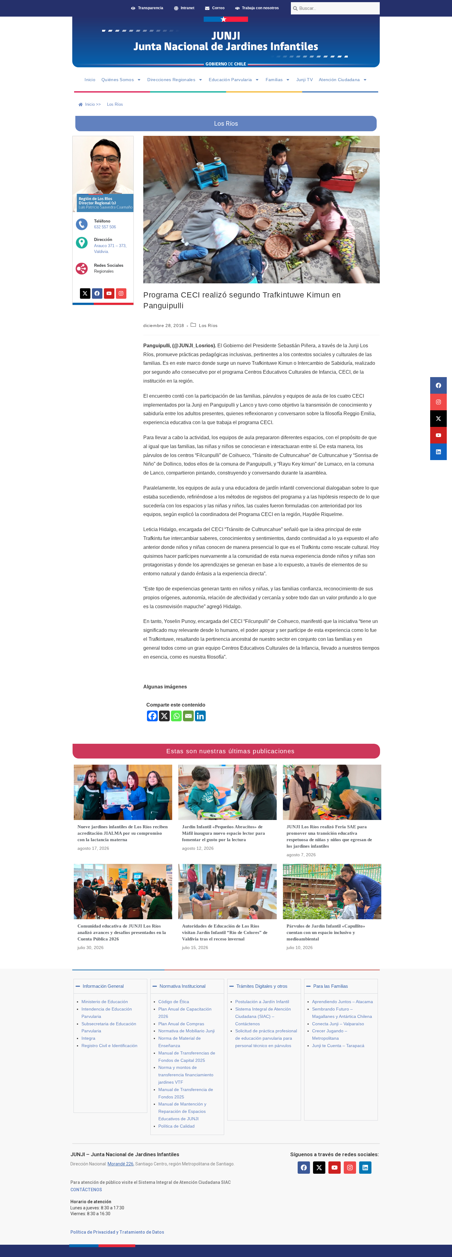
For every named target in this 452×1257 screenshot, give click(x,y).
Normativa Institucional (182, 986)
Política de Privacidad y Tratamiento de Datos (117, 1232)
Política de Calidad (176, 1126)
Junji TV (304, 79)
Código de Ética (173, 1001)
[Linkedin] (438, 451)
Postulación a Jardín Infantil (262, 1001)
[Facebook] (438, 385)
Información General (103, 986)
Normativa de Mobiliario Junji (186, 1030)
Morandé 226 (120, 1163)
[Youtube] (438, 435)
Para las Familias (330, 986)
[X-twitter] (438, 418)
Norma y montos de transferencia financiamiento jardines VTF (185, 1075)
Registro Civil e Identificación (109, 1045)
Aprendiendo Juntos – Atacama (342, 1001)
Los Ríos (208, 325)
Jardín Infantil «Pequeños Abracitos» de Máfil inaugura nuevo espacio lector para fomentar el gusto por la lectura (223, 833)
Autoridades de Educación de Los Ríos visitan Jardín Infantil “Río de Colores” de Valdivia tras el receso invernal (225, 932)
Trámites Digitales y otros (261, 986)
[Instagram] (438, 402)
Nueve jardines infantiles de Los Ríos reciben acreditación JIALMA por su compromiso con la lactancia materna (122, 833)
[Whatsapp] (176, 716)
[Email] (188, 716)
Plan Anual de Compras (181, 1023)
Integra (88, 1038)
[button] (110, 986)
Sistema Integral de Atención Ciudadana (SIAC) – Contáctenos (263, 1016)
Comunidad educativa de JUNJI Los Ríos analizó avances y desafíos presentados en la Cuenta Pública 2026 (121, 932)
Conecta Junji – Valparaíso (338, 1023)
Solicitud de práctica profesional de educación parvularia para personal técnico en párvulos (266, 1038)
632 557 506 (105, 227)
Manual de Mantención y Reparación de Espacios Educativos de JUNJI (182, 1111)
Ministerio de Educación (104, 1001)
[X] (164, 716)
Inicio (90, 79)
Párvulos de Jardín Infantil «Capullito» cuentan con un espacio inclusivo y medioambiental (326, 932)
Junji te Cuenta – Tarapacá (338, 1045)
